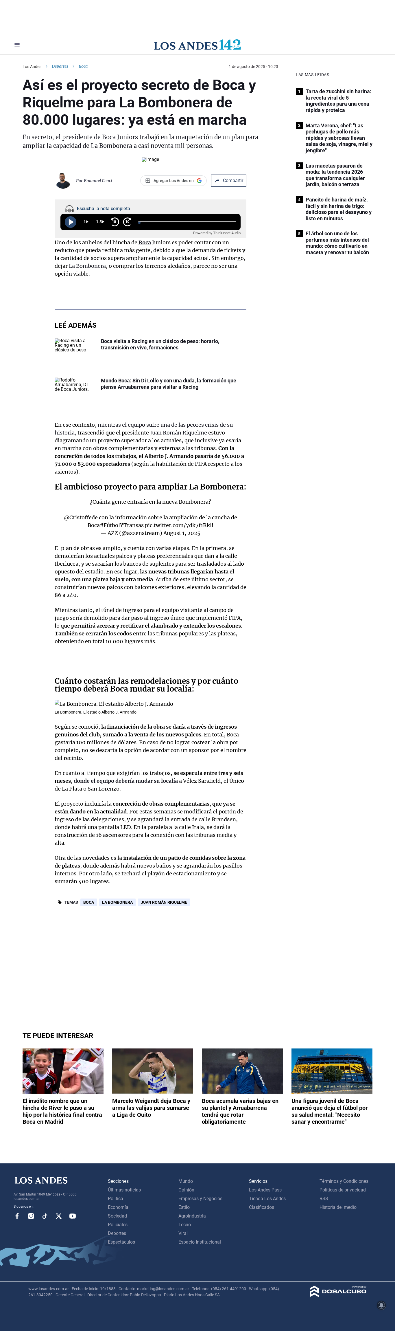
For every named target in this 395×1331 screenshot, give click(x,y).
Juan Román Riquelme (178, 432)
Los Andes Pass (265, 1190)
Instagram (30, 1216)
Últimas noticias (124, 1190)
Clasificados (261, 1207)
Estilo (184, 1207)
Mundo (185, 1181)
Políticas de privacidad (343, 1190)
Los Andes (32, 66)
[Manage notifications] (381, 1305)
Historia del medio (338, 1207)
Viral (183, 1233)
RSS (324, 1198)
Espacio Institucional (199, 1242)
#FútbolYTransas (122, 525)
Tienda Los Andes (267, 1198)
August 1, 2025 (181, 533)
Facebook (17, 1216)
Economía (118, 1207)
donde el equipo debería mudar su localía (126, 781)
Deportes (60, 66)
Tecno (184, 1224)
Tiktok (44, 1216)
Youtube (72, 1216)
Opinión (186, 1190)
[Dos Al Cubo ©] (338, 1295)
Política (115, 1198)
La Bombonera (87, 266)
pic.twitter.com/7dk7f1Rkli (179, 525)
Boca (88, 902)
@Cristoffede (81, 517)
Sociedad (117, 1216)
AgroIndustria (192, 1216)
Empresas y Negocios (200, 1198)
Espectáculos (121, 1242)
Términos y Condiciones (344, 1181)
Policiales (118, 1224)
